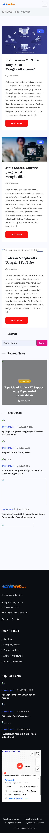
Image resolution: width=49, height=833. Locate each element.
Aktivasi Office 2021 (12, 661)
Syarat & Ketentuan (35, 822)
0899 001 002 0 (11, 607)
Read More (16, 123)
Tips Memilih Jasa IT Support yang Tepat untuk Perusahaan (24, 391)
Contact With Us (11, 650)
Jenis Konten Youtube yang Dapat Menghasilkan (21, 172)
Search (42, 343)
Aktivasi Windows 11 (13, 655)
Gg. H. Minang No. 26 (13, 602)
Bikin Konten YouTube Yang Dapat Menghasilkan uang (22, 64)
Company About (11, 644)
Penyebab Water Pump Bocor (16, 452)
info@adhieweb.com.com (16, 612)
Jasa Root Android (11, 819)
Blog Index (8, 639)
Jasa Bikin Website (33, 819)
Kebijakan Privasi (13, 822)
